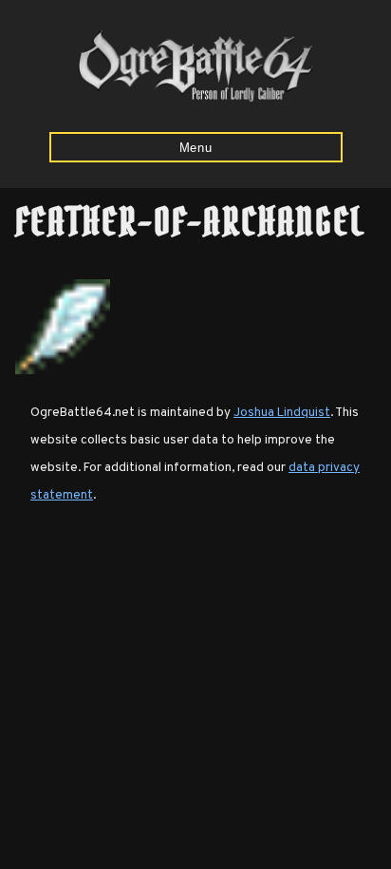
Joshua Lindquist (281, 413)
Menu (196, 148)
